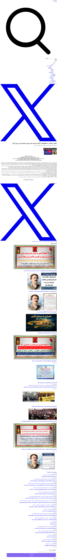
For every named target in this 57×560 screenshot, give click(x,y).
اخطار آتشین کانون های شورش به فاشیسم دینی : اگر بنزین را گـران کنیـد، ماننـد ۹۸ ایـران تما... (40, 270)
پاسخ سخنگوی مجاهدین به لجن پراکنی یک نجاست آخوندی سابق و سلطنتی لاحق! (42, 515)
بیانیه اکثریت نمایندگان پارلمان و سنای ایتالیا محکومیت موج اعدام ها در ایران (43, 480)
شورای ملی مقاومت (54, 241)
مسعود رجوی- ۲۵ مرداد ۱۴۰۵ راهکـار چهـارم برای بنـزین (47, 311)
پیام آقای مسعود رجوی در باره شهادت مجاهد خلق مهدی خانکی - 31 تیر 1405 (43, 489)
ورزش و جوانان (52, 80)
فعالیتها (54, 74)
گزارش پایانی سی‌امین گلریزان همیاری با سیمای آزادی (47, 332)
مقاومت (55, 83)
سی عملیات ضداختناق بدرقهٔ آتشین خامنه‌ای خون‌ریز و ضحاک (46, 532)
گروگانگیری (46, 241)
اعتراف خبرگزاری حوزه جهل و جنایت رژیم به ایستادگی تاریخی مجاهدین (44, 406)
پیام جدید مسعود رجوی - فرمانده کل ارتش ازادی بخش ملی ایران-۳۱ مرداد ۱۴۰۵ (43, 291)
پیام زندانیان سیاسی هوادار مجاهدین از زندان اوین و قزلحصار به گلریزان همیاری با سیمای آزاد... (40, 386)
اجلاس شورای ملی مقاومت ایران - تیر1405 (49, 541)
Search (56, 1)
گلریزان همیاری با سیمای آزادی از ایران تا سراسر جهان (47, 382)
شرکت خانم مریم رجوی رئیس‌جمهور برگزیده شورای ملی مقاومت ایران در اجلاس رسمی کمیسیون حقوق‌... (38, 502)
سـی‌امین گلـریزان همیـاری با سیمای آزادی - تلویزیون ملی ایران (46, 493)
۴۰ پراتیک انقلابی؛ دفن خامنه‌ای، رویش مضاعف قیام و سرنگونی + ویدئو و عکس (43, 506)
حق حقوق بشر (36, 241)
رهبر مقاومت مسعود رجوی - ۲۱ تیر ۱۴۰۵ (49, 510)
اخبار (54, 62)
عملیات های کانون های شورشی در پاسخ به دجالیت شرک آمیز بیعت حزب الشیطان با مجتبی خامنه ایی (39, 449)
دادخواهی (49, 241)
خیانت (33, 241)
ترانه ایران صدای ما (53, 523)
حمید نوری (39, 241)
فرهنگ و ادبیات (52, 75)
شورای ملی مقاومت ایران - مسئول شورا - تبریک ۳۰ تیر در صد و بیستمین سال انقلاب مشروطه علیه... (39, 421)
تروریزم (43, 241)
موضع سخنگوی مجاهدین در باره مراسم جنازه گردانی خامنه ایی (46, 528)
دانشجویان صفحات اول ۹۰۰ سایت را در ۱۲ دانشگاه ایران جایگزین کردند (44, 519)
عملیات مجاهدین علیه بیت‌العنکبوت (50, 545)
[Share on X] (28, 240)
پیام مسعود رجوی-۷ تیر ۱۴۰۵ (52, 536)
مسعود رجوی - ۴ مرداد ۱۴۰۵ (52, 472)
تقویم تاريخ (53, 81)
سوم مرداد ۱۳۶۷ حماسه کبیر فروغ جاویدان (49, 476)
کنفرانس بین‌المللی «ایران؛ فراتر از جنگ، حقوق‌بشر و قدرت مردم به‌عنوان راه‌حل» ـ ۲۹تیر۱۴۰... (40, 485)
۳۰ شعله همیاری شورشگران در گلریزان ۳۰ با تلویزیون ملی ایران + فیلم (44, 360)
